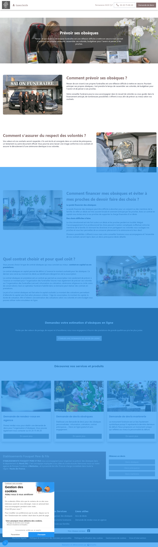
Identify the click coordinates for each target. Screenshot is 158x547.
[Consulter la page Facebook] (88, 531)
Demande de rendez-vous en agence (90, 519)
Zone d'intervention (137, 538)
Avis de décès (81, 515)
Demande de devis (146, 5)
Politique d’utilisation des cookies (88, 538)
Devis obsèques (132, 462)
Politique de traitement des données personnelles (50, 538)
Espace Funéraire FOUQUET (15, 488)
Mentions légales (19, 538)
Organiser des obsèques (62, 515)
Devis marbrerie (132, 473)
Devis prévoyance (131, 468)
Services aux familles (60, 523)
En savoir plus (26, 436)
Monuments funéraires (61, 519)
